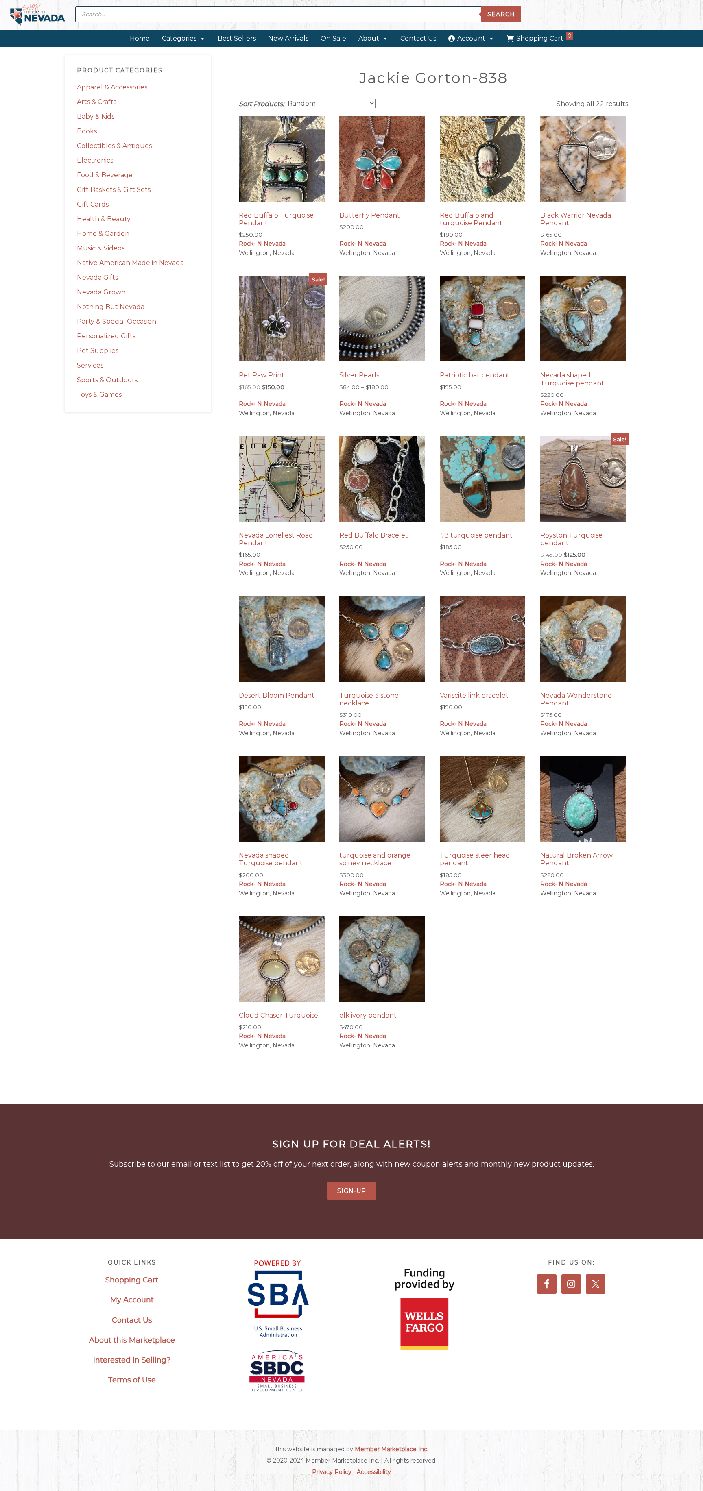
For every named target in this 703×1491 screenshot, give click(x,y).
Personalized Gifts (106, 336)
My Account (132, 1299)
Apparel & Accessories (112, 87)
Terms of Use (132, 1380)
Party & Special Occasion (116, 321)
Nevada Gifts (97, 277)
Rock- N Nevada (262, 243)
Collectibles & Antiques (114, 146)
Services (90, 365)
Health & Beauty (104, 219)
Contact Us (418, 38)
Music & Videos (100, 248)
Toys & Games (99, 394)
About (368, 38)
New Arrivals (288, 38)
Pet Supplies (97, 351)
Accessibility (374, 1472)
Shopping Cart (544, 37)
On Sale (333, 38)
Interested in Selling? (131, 1360)
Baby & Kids (95, 116)
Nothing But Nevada (110, 307)
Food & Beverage (105, 175)
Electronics (95, 160)
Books (87, 131)
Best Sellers (237, 38)
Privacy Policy (332, 1472)
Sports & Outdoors (107, 380)
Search (501, 14)
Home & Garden (103, 233)
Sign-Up (351, 1191)
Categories (179, 38)
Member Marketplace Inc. (391, 1449)
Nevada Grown (101, 292)
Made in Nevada (37, 15)
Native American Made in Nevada (130, 263)
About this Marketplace (132, 1340)
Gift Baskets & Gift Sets (114, 190)
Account (471, 38)
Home (140, 38)
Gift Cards (93, 204)
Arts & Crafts (96, 102)
